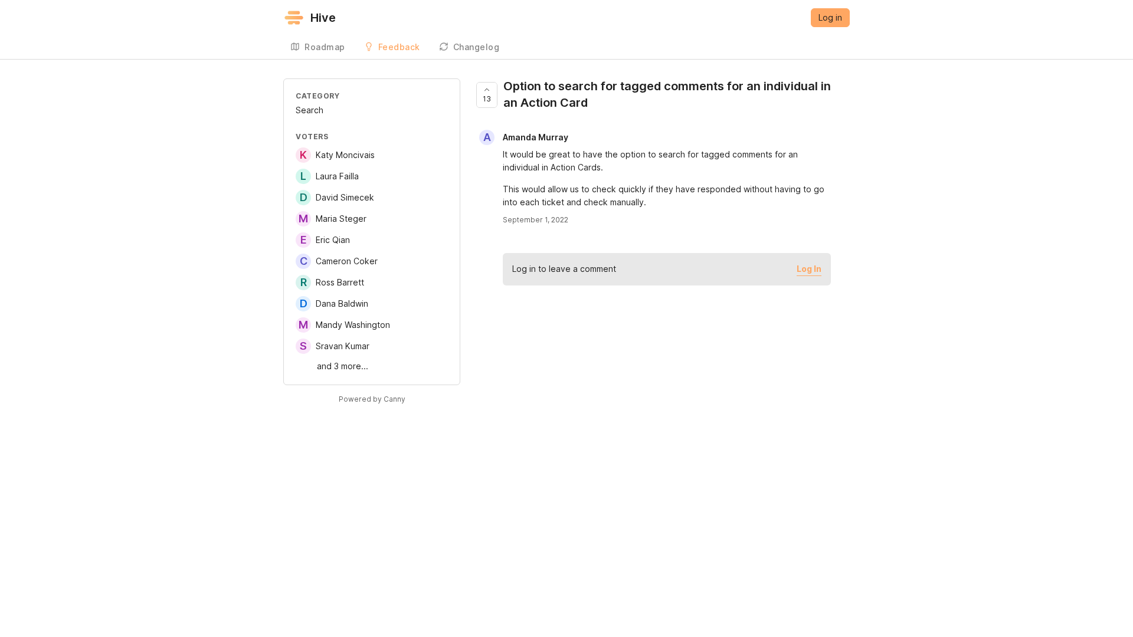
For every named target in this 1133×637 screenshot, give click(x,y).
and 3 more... (342, 366)
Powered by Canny (372, 399)
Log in (830, 17)
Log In (809, 269)
